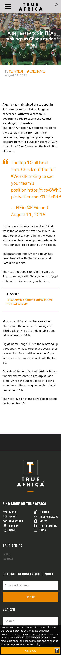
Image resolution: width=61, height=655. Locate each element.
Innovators (16, 521)
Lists (43, 530)
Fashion (13, 526)
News (12, 530)
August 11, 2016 (28, 215)
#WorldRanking (26, 177)
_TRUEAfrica (37, 71)
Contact (8, 559)
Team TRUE (16, 71)
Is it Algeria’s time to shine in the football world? (29, 302)
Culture (44, 512)
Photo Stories (48, 526)
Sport (13, 516)
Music (13, 512)
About (7, 554)
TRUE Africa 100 (49, 516)
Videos (44, 521)
